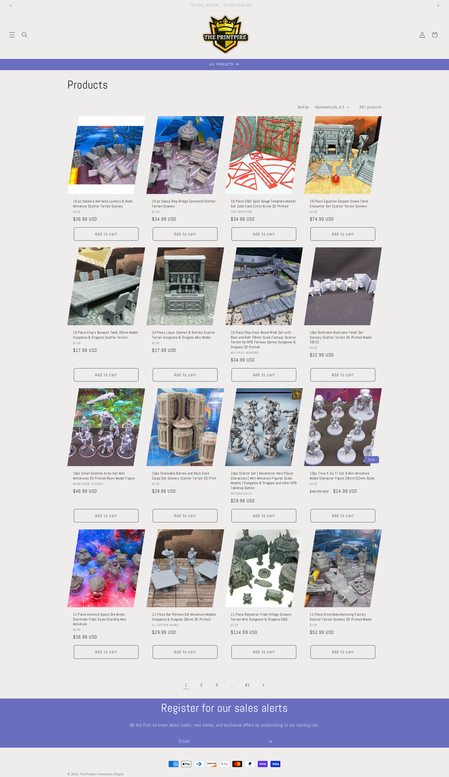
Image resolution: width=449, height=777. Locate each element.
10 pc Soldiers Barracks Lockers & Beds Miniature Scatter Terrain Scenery (103, 203)
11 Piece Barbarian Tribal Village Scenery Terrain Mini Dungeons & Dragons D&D (261, 617)
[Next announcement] (438, 5)
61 (247, 685)
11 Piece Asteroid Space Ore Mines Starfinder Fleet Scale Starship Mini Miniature (100, 619)
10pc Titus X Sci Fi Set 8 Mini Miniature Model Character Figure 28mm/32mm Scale (342, 476)
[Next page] (263, 685)
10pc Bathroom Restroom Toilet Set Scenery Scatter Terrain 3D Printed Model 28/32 (341, 337)
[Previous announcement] (10, 5)
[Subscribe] (269, 741)
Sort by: (304, 107)
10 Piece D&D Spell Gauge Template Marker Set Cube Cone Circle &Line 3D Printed (263, 203)
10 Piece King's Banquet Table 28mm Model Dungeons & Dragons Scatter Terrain (105, 335)
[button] (12, 35)
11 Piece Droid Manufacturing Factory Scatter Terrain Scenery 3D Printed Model (341, 617)
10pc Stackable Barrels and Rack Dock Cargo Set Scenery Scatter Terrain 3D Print (184, 476)
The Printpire (88, 774)
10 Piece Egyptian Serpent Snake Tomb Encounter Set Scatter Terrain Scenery (339, 203)
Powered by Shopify (111, 774)
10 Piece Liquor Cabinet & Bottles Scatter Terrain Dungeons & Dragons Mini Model (183, 335)
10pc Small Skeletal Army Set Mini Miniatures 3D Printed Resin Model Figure (104, 476)
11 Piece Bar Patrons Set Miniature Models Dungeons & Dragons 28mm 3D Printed (184, 617)
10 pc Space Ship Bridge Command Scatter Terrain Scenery (184, 203)
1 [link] (186, 685)
